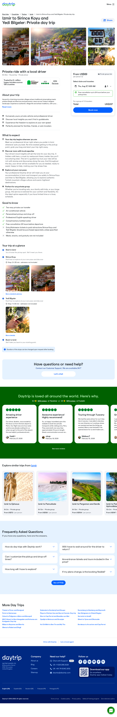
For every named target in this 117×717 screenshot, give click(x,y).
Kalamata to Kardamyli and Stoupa (52, 610)
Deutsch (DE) (29, 688)
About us (34, 661)
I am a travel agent (67, 642)
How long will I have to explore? (21, 569)
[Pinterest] (94, 662)
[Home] (8, 4)
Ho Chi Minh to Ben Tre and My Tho (52, 624)
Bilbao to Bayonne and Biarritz (13, 624)
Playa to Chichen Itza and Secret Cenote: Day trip (58, 613)
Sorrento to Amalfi (84, 616)
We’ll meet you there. (35, 252)
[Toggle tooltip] (82, 76)
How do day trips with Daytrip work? (23, 546)
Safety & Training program (91, 698)
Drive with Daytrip (49, 642)
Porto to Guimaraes (9, 613)
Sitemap (34, 672)
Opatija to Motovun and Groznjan (52, 619)
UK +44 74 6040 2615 (61, 669)
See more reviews (58, 449)
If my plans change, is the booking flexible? (83, 572)
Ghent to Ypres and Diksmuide (89, 619)
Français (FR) (41, 688)
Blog (33, 665)
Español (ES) (17, 688)
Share (109, 20)
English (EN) (6, 688)
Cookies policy (65, 698)
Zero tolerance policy (108, 698)
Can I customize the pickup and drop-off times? (25, 557)
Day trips (5, 14)
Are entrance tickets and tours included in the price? (85, 560)
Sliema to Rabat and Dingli (11, 627)
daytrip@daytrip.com (61, 673)
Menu (109, 4)
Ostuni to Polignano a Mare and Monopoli (17, 616)
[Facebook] (80, 662)
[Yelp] (103, 662)
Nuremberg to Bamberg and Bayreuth (91, 610)
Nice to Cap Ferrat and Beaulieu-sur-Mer (54, 616)
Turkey (24, 14)
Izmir (31, 14)
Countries (15, 14)
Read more (6, 107)
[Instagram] (85, 662)
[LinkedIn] (89, 662)
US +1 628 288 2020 (61, 665)
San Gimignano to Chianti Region (89, 613)
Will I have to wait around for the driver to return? (83, 548)
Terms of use (55, 698)
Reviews (55, 83)
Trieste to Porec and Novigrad (13, 610)
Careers (34, 669)
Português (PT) (54, 688)
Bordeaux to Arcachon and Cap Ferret (92, 624)
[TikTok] (98, 662)
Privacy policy (76, 698)
